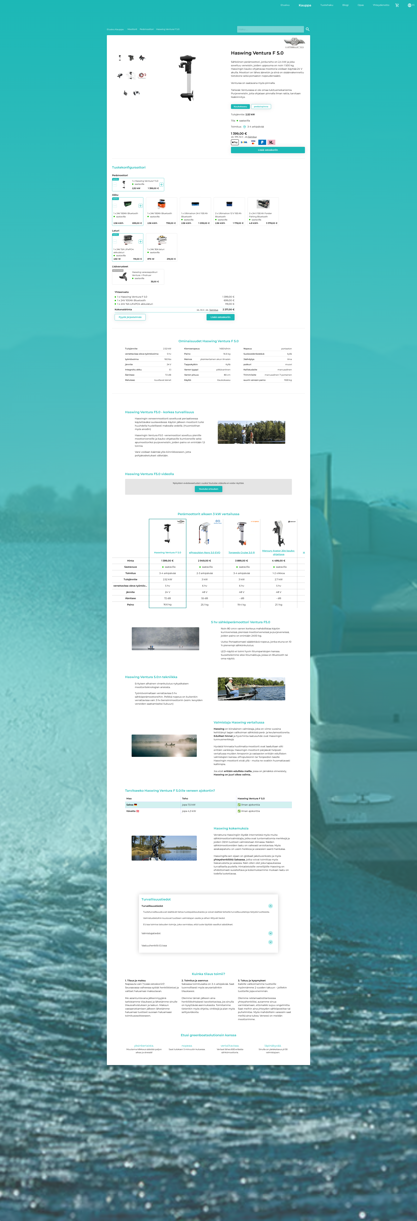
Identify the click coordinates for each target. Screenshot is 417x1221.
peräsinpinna (261, 106)
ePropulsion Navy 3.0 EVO (204, 552)
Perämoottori (147, 29)
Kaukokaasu (240, 106)
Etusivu (285, 5)
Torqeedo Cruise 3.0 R (242, 552)
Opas (361, 5)
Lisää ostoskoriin (268, 149)
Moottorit (132, 29)
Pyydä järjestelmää (130, 317)
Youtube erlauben (208, 489)
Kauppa (305, 5)
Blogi (345, 5)
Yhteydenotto (381, 5)
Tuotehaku (326, 5)
